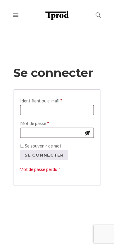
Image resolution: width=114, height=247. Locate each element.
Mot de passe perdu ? (39, 169)
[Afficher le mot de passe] (87, 133)
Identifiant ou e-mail (52, 100)
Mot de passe (46, 123)
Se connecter (44, 155)
